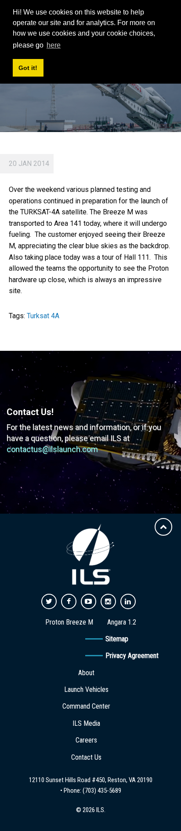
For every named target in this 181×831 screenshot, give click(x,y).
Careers (86, 740)
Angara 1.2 (121, 622)
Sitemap (116, 639)
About (86, 673)
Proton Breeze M (69, 622)
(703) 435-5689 (102, 790)
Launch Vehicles (86, 689)
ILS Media (86, 723)
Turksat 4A (43, 316)
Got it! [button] (27, 67)
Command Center (86, 706)
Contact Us (86, 757)
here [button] (54, 45)
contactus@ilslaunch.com (52, 449)
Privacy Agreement (132, 655)
